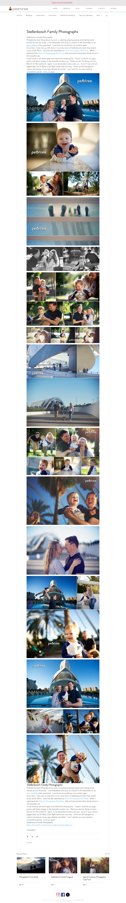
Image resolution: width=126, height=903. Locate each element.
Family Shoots (40, 15)
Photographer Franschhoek (28, 877)
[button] (107, 15)
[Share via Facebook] (27, 836)
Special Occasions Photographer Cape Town (94, 878)
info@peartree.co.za (66, 900)
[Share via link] (37, 836)
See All (107, 854)
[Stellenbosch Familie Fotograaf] (63, 865)
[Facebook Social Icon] (63, 895)
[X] (68, 895)
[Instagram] (58, 895)
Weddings (29, 15)
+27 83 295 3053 (79, 900)
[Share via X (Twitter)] (32, 836)
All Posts (19, 15)
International (52, 15)
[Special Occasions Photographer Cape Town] (95, 865)
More (98, 15)
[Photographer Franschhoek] (31, 865)
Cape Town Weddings (86, 15)
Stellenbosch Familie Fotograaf (62, 877)
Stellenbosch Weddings (67, 15)
